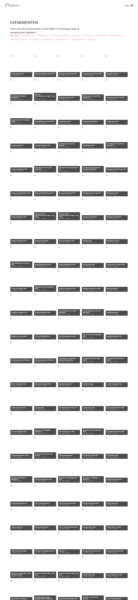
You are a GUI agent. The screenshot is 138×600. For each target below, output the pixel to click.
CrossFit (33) (101, 35)
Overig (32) (91, 39)
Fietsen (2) (55, 35)
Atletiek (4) (34, 39)
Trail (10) (76, 35)
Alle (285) (14, 35)
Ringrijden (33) (47, 39)
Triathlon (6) (88, 35)
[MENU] (132, 5)
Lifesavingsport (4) (18, 39)
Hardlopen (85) (27, 35)
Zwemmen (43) (43, 35)
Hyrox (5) (66, 35)
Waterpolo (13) (63, 39)
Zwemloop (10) (78, 39)
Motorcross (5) (116, 35)
